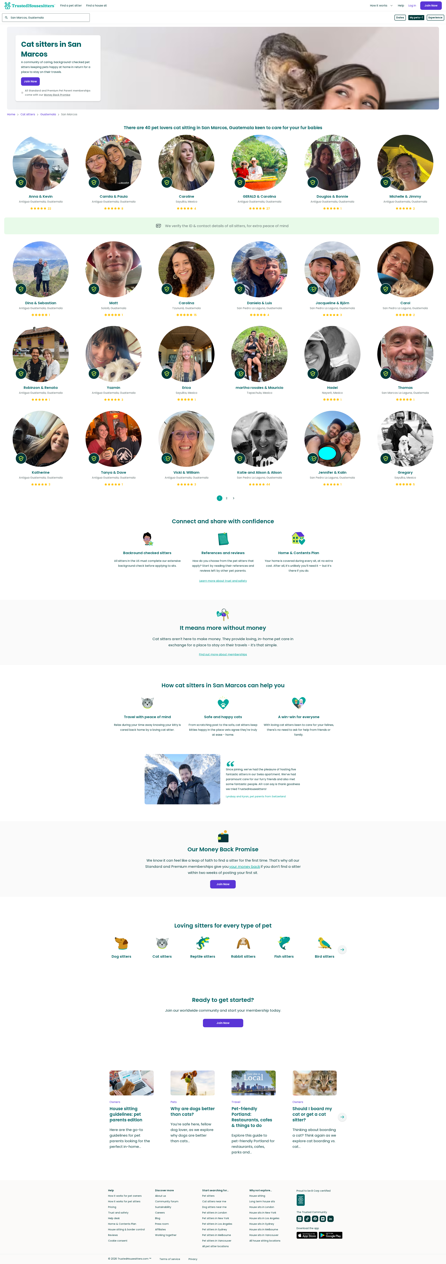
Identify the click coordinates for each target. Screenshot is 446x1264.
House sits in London (261, 1207)
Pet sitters (208, 1196)
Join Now (431, 6)
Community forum (166, 1201)
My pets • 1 (416, 17)
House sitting (257, 1196)
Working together (165, 1235)
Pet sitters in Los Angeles (217, 1224)
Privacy (193, 1259)
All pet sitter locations (215, 1246)
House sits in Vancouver (263, 1235)
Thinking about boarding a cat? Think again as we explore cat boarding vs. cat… (314, 1138)
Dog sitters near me (214, 1207)
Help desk (114, 1218)
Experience (435, 17)
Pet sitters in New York (215, 1218)
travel (235, 1102)
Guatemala (48, 114)
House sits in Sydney (261, 1224)
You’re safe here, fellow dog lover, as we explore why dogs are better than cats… (192, 1132)
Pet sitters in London (214, 1212)
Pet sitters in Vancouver (216, 1240)
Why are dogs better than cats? (193, 1111)
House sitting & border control (126, 1229)
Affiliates (160, 1229)
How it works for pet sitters (124, 1201)
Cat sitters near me (214, 1201)
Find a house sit (96, 6)
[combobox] (46, 17)
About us (160, 1196)
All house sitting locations (264, 1240)
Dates (400, 17)
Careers (160, 1212)
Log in (412, 6)
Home (11, 114)
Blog (157, 1218)
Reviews (113, 1235)
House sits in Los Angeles (264, 1218)
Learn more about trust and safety (223, 581)
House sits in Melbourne (263, 1229)
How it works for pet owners (125, 1196)
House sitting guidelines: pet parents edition (126, 1114)
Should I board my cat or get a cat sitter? (312, 1114)
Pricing (112, 1207)
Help (401, 6)
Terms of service (169, 1259)
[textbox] (46, 17)
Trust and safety (118, 1212)
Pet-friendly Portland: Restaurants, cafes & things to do (251, 1117)
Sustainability (163, 1207)
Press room (162, 1224)
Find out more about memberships (223, 654)
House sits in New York (262, 1212)
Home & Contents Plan (122, 1224)
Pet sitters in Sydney (214, 1229)
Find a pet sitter (71, 6)
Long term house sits (262, 1201)
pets (174, 1102)
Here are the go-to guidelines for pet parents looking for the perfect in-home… (130, 1138)
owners (115, 1102)
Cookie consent (117, 1240)
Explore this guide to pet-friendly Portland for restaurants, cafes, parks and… (253, 1144)
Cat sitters (28, 114)
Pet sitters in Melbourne (216, 1235)
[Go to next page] (233, 498)
